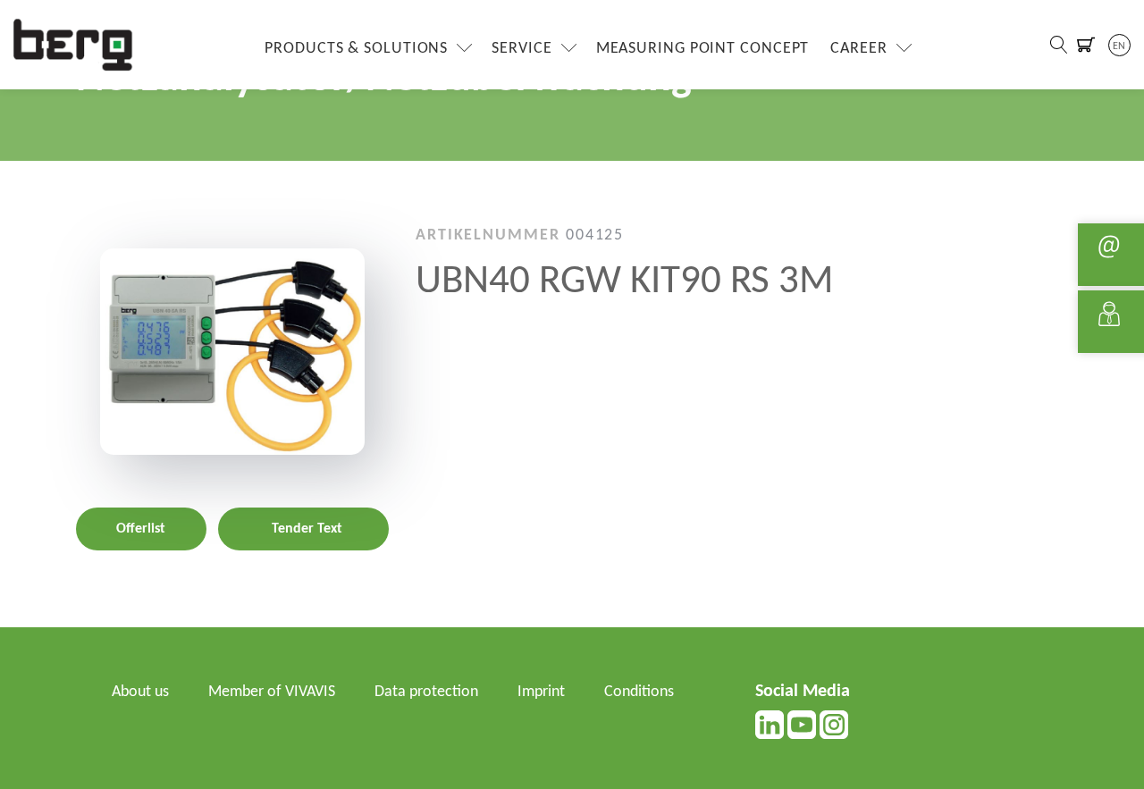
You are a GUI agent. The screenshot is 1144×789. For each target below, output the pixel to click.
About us (140, 692)
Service (521, 48)
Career (858, 48)
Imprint (541, 692)
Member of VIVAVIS (271, 692)
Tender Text (307, 529)
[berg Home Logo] (73, 44)
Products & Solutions (356, 48)
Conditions (639, 692)
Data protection (426, 692)
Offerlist (140, 529)
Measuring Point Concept (703, 48)
